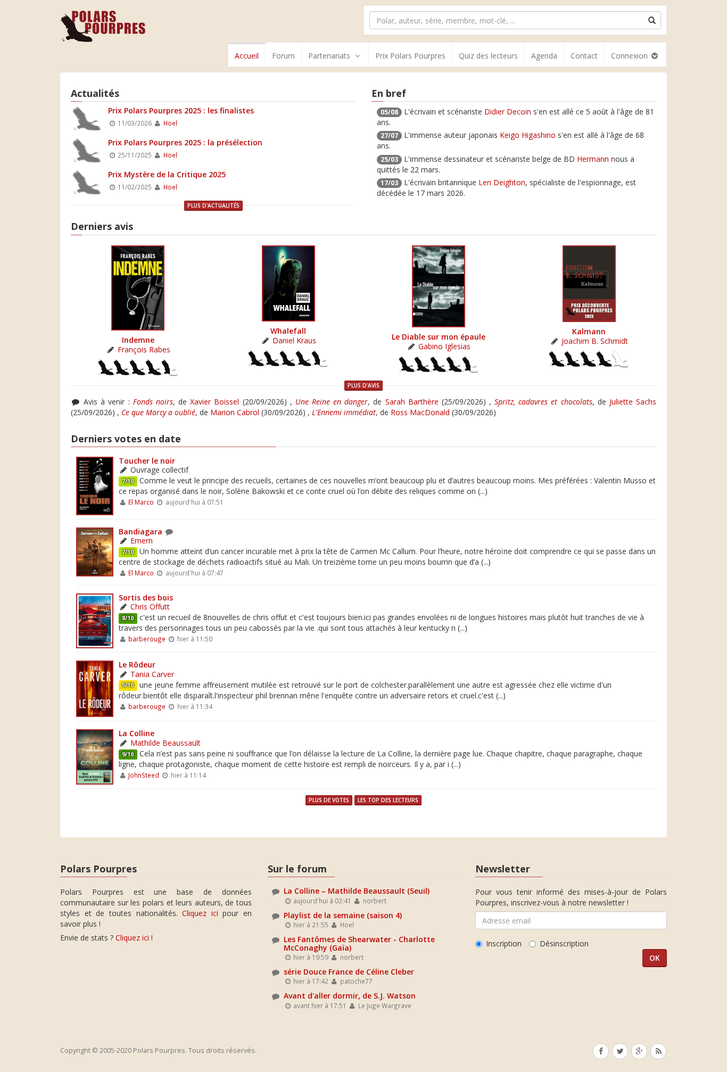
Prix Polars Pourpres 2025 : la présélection (185, 142)
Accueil (247, 56)
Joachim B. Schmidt (594, 341)
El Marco (141, 502)
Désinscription (564, 943)
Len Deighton (501, 182)
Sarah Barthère (412, 402)
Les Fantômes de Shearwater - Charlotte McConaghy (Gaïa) (359, 943)
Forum (283, 56)
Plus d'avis (363, 385)
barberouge (147, 638)
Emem (141, 540)
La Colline (136, 733)
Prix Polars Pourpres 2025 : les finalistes (181, 110)
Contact (584, 56)
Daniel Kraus (294, 340)
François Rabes (144, 349)
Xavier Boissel (214, 402)
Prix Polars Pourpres (410, 56)
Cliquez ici (200, 913)
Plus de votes (329, 800)
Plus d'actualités (213, 205)
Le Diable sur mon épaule (438, 337)
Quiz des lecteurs (488, 56)
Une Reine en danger (331, 402)
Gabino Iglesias (444, 346)
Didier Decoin (507, 111)
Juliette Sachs (632, 402)
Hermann (593, 159)
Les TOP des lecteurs (388, 800)
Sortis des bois (146, 597)
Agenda (544, 56)
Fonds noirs (153, 402)
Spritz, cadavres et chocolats (543, 402)
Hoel (170, 123)
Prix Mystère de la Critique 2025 (167, 174)
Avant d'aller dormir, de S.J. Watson (350, 996)
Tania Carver (152, 674)
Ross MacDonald (420, 412)
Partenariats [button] (329, 56)
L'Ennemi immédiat (344, 412)
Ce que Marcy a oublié (158, 412)
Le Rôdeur (137, 664)
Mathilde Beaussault (165, 743)
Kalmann (589, 331)
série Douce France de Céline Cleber (349, 972)
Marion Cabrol (234, 412)
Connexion (630, 56)
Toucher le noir (147, 461)
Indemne (138, 340)
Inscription (504, 943)
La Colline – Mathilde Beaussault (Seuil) (356, 891)
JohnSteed (143, 775)
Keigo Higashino (528, 135)
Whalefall (288, 331)
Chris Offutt (150, 606)
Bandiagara (140, 531)
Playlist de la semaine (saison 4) (343, 915)
